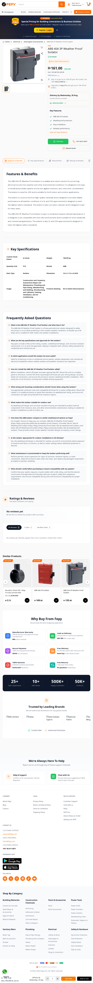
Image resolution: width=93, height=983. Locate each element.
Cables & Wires (54, 935)
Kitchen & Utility (9, 946)
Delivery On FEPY (70, 819)
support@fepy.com (10, 834)
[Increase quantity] (57, 978)
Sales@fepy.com (9, 841)
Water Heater (31, 946)
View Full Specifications (58, 132)
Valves (28, 942)
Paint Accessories (54, 909)
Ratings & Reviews (77, 161)
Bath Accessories (9, 939)
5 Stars (28, 527)
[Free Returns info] (58, 75)
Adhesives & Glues (33, 912)
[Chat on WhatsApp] (4, 971)
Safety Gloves (76, 942)
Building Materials (11, 900)
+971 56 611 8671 (9, 849)
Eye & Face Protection (79, 935)
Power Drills (75, 906)
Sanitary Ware (9, 929)
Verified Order (43, 527)
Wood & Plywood (9, 919)
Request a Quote (83, 12)
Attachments (57, 161)
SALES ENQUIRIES (9, 838)
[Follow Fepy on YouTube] (34, 878)
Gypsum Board (8, 916)
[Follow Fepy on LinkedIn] (22, 878)
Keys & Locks (76, 949)
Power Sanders (76, 913)
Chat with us (68, 805)
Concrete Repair (32, 919)
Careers (6, 808)
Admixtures (30, 916)
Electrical (52, 929)
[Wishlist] (42, 47)
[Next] (87, 582)
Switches (51, 945)
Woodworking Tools (78, 917)
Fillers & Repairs (32, 923)
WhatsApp (59, 141)
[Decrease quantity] (47, 978)
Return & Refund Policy (42, 805)
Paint (50, 906)
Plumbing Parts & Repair (35, 939)
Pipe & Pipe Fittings (33, 935)
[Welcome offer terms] (66, 82)
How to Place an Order (72, 816)
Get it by (11, 596)
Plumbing (30, 929)
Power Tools (76, 900)
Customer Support (70, 801)
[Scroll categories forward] (71, 12)
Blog (4, 805)
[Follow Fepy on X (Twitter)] (11, 878)
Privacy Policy (38, 801)
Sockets (51, 949)
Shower (5, 942)
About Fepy (7, 801)
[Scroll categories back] (18, 12)
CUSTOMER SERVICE (10, 845)
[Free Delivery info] (65, 103)
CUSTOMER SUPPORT (11, 830)
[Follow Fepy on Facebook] (5, 878)
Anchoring (29, 908)
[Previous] (5, 582)
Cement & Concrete (10, 906)
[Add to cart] (27, 600)
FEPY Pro (67, 812)
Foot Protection (76, 939)
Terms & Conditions (40, 808)
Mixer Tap (6, 935)
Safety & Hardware (79, 929)
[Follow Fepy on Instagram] (17, 878)
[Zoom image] (42, 80)
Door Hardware (77, 946)
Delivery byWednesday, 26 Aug (36, 978)
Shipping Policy (39, 812)
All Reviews (13, 527)
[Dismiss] (57, 30)
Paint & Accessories (57, 900)
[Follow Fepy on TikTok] (28, 878)
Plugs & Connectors (55, 952)
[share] (42, 53)
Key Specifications (37, 161)
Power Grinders (77, 909)
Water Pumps (31, 949)
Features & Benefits (15, 161)
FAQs (65, 808)
